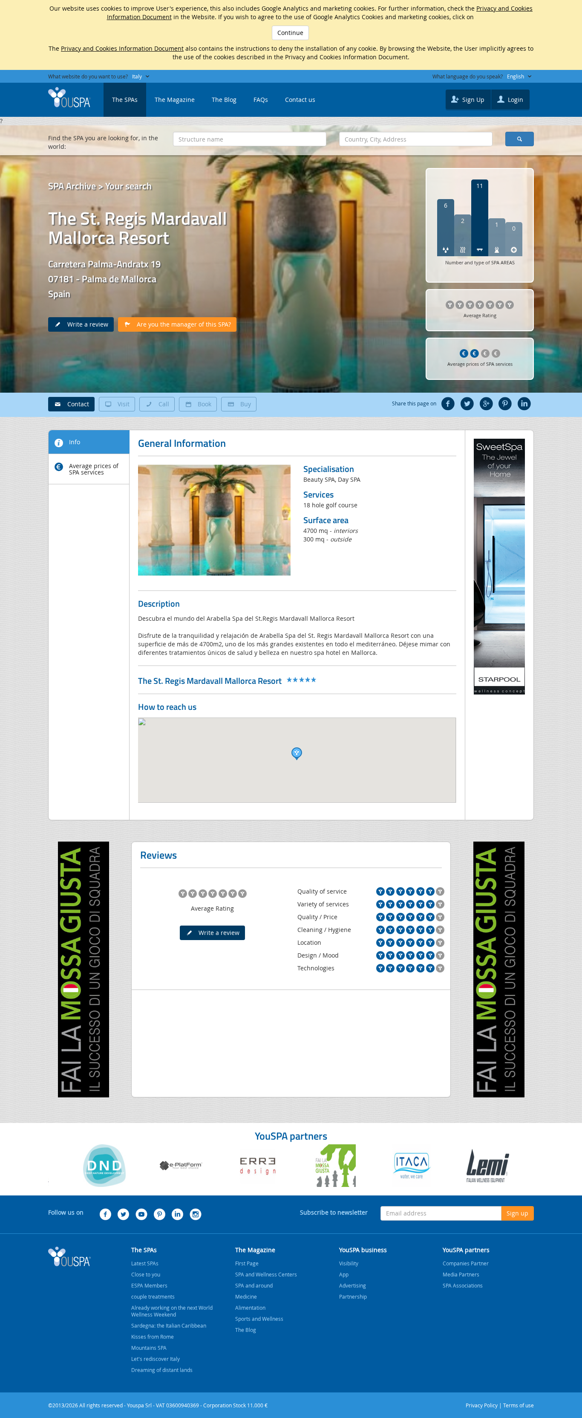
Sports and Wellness (259, 1318)
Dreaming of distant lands (162, 1369)
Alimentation (250, 1307)
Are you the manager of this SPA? (181, 324)
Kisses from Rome (152, 1336)
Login (514, 99)
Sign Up (472, 99)
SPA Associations (463, 1285)
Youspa (69, 1256)
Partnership (353, 1296)
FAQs (261, 99)
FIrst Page (247, 1263)
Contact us (300, 99)
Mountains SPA (149, 1347)
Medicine (246, 1296)
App (344, 1274)
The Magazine (175, 99)
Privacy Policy (482, 1405)
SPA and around (254, 1285)
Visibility (348, 1263)
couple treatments (153, 1296)
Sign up (517, 1213)
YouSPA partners (466, 1250)
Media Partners (461, 1274)
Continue (290, 33)
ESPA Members (149, 1285)
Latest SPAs (144, 1263)
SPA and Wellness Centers (266, 1274)
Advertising (352, 1285)
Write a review (85, 324)
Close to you (145, 1274)
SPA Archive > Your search (100, 186)
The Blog (224, 99)
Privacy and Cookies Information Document (122, 48)
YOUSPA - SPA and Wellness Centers (69, 97)
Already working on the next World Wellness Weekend (172, 1311)
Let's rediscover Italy (155, 1358)
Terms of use (518, 1405)
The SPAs (125, 99)
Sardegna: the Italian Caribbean (168, 1325)
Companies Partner (466, 1263)
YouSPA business (363, 1250)
